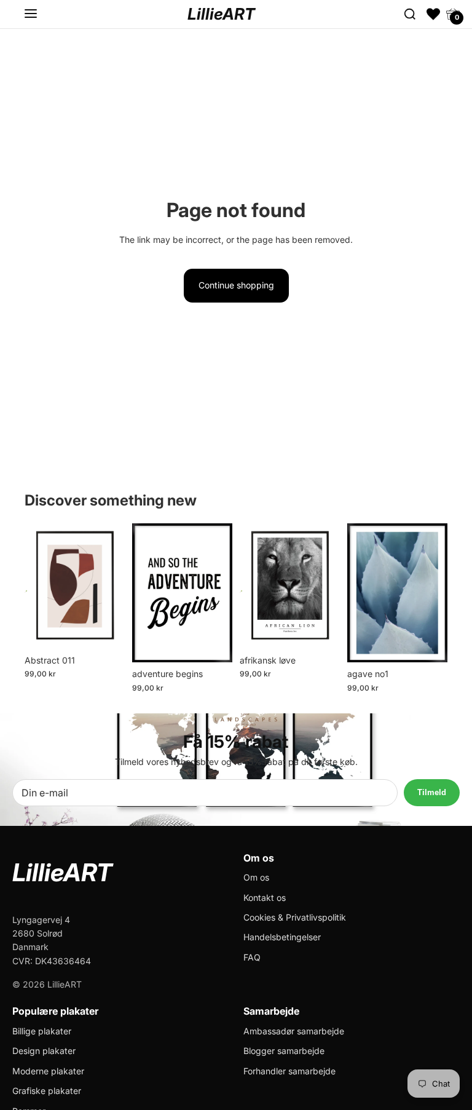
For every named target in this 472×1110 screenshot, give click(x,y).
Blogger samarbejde (283, 1050)
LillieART (221, 13)
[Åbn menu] (30, 14)
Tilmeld (431, 792)
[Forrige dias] (34, 586)
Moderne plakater (48, 1071)
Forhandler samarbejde (289, 1071)
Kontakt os (264, 897)
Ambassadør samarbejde (293, 1031)
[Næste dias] (115, 586)
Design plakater (44, 1050)
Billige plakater (41, 1031)
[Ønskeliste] (433, 14)
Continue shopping (236, 285)
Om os (256, 877)
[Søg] (409, 14)
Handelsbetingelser (282, 937)
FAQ (252, 957)
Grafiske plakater (46, 1090)
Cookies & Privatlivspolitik (294, 917)
